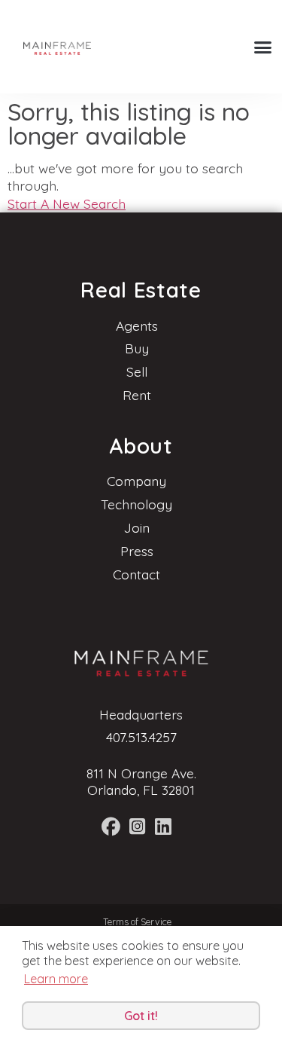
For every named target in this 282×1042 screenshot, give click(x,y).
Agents (137, 325)
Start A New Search (67, 203)
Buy (137, 348)
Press (136, 550)
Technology (136, 504)
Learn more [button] (56, 978)
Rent (137, 395)
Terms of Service (137, 921)
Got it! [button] (141, 1015)
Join (137, 527)
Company (136, 480)
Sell (136, 371)
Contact (136, 574)
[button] (263, 46)
